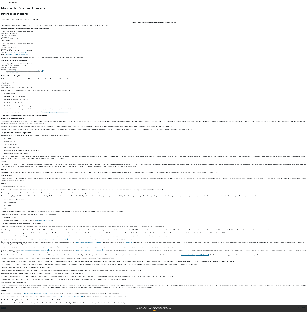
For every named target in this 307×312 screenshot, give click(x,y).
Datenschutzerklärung (152, 308)
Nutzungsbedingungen (141, 308)
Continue (153, 310)
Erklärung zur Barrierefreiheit (164, 308)
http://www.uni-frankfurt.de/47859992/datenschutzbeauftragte (24, 71)
